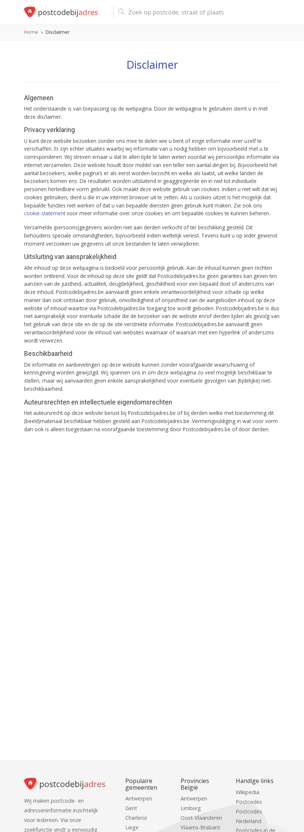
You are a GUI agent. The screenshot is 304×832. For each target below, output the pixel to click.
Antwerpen (138, 798)
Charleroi (136, 817)
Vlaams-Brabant (200, 827)
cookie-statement (44, 213)
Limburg (191, 808)
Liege (132, 827)
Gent (131, 808)
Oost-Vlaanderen (201, 817)
